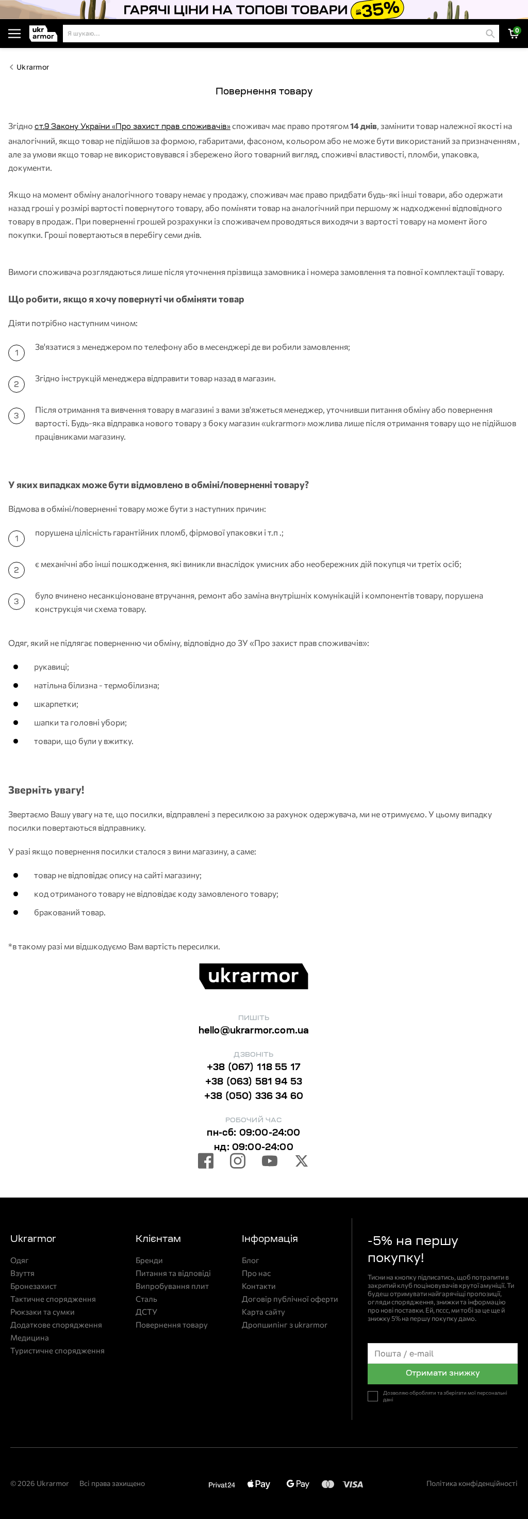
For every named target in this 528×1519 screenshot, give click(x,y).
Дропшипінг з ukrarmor (284, 1325)
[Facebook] (205, 1162)
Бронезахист (33, 1286)
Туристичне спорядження (57, 1350)
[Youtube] (269, 1162)
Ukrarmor (32, 67)
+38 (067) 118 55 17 (254, 1068)
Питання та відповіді (173, 1273)
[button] (44, 34)
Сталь (146, 1299)
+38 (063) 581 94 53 (253, 1082)
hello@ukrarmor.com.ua (254, 1031)
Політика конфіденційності (472, 1483)
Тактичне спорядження (53, 1299)
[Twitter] (301, 1162)
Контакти (259, 1286)
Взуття (22, 1273)
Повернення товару (172, 1325)
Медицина (29, 1338)
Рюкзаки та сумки (42, 1312)
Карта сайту (263, 1312)
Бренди (149, 1260)
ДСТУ (146, 1312)
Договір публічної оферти (290, 1299)
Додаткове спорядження (56, 1325)
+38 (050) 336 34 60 (253, 1097)
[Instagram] (237, 1162)
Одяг (19, 1260)
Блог (250, 1260)
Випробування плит (172, 1286)
